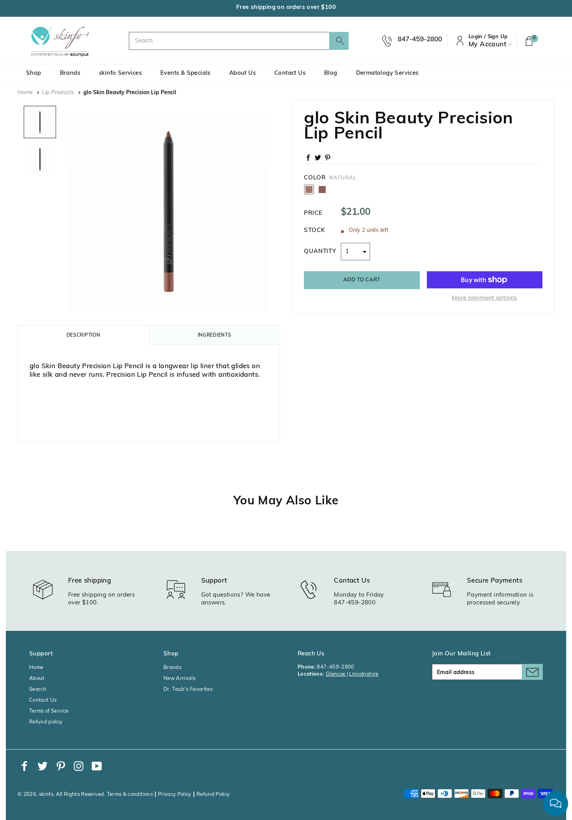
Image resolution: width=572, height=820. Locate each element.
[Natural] (308, 189)
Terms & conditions (130, 794)
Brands (70, 73)
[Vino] (322, 189)
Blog (330, 73)
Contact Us (289, 73)
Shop (33, 73)
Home (25, 93)
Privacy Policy (174, 794)
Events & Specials (185, 73)
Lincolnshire (363, 674)
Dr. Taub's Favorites (187, 689)
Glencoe (336, 674)
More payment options (484, 298)
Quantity (320, 252)
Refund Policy (213, 794)
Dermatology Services (387, 73)
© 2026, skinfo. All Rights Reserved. (61, 794)
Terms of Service (49, 711)
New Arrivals (179, 678)
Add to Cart (362, 280)
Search (37, 689)
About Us (242, 73)
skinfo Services (120, 73)
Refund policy (46, 722)
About (37, 678)
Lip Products (58, 93)
